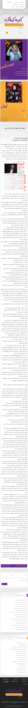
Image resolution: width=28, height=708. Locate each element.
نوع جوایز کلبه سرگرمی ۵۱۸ (21, 75)
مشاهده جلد (4, 78)
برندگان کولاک (9, 2)
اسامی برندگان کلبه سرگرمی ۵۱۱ (20, 621)
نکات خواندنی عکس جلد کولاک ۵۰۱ (19, 117)
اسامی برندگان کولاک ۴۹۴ (21, 663)
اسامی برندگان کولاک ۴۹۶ (21, 113)
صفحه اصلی (21, 2)
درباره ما (12, 6)
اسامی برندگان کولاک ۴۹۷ (21, 651)
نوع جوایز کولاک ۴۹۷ (22, 672)
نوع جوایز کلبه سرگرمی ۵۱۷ (21, 610)
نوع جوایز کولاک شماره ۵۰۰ (21, 653)
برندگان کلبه (22, 4)
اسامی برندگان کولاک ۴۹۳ (21, 670)
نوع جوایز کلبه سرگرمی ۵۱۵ (20, 623)
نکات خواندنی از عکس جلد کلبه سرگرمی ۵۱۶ (17, 612)
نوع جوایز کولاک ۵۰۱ (22, 115)
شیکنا (7, 706)
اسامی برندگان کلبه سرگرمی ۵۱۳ (20, 608)
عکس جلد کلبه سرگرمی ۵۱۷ (20, 606)
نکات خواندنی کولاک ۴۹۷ (21, 668)
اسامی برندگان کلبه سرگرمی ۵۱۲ (20, 614)
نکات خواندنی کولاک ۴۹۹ (21, 655)
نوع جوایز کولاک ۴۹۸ (22, 666)
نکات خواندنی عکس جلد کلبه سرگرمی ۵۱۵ (18, 619)
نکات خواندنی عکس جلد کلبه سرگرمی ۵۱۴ (18, 625)
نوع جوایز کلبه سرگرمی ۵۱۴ (21, 629)
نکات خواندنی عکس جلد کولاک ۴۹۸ (19, 661)
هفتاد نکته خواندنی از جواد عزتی (15, 128)
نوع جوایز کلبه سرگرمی (20, 6)
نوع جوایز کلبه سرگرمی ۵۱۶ (21, 616)
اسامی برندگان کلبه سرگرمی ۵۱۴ (20, 73)
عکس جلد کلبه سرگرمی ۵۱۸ (21, 71)
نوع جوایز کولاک (15, 4)
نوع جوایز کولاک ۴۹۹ (22, 659)
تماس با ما (16, 2)
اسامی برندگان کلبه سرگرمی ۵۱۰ (20, 627)
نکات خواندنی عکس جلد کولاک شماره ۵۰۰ (18, 649)
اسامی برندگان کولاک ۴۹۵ (21, 657)
